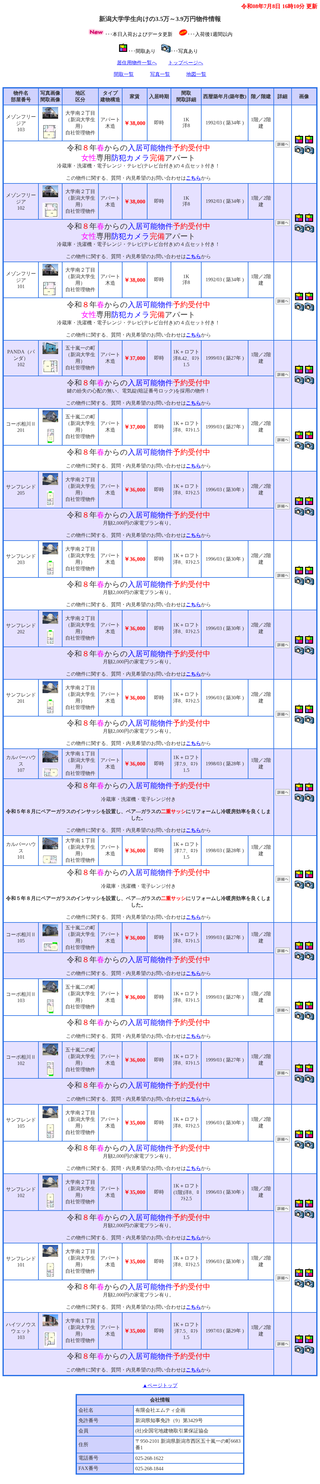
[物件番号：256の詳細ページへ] (283, 646)
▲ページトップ (160, 1385)
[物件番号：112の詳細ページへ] (283, 952)
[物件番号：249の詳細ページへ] (283, 1210)
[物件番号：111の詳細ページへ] (283, 1011)
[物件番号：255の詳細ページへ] (283, 715)
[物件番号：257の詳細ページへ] (283, 577)
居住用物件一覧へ (137, 62)
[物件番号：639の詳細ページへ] (283, 376)
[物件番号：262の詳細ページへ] (283, 302)
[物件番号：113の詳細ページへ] (283, 441)
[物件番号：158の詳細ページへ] (283, 880)
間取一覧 (124, 74)
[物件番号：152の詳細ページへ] (283, 1345)
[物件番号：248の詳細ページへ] (283, 1279)
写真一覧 (160, 74)
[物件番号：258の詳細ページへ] (283, 507)
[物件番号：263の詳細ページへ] (283, 224)
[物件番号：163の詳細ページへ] (283, 794)
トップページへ (185, 62)
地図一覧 (196, 74)
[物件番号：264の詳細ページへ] (283, 145)
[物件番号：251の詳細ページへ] (283, 1140)
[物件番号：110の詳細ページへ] (283, 1074)
